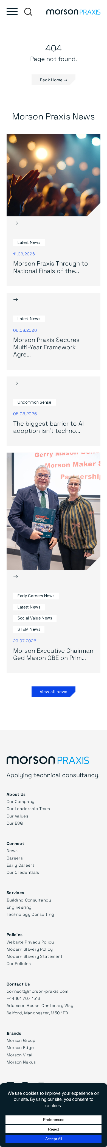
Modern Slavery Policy (30, 949)
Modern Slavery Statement (35, 956)
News (12, 850)
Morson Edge (20, 1047)
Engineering (19, 907)
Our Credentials (23, 872)
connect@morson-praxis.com (38, 991)
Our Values (17, 816)
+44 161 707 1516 (23, 998)
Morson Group (21, 1040)
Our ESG (15, 823)
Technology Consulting (30, 914)
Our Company (20, 801)
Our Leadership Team (28, 808)
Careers (15, 858)
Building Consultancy (29, 900)
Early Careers (21, 865)
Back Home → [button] (53, 79)
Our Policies (19, 963)
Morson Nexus (21, 1062)
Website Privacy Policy (30, 942)
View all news (53, 691)
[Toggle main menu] (12, 11)
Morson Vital (20, 1054)
